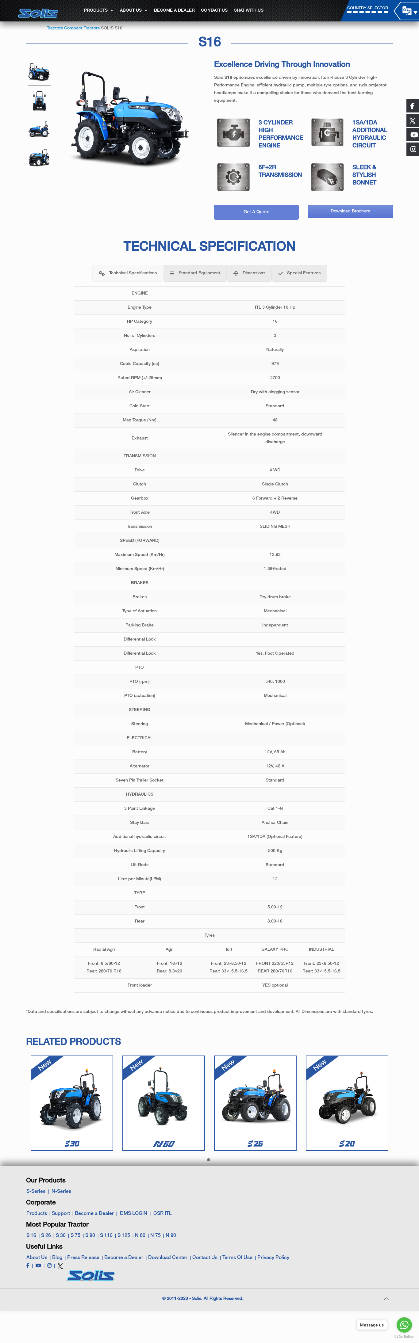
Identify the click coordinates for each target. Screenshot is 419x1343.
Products (36, 1214)
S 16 (31, 1236)
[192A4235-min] (39, 101)
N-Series (61, 1191)
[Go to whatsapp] (404, 1325)
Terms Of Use (237, 1258)
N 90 (171, 1236)
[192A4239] (39, 73)
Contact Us (204, 1258)
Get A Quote (256, 212)
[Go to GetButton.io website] (404, 1337)
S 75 (75, 1236)
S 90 (90, 1236)
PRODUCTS (96, 11)
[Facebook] (27, 1266)
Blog (57, 1258)
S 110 (106, 1236)
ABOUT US (131, 11)
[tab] (127, 273)
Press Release (83, 1258)
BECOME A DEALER (174, 11)
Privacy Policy (273, 1258)
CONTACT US (214, 11)
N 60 (140, 1236)
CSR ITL (162, 1214)
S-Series (35, 1191)
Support (61, 1214)
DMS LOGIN (133, 1214)
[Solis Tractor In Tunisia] (39, 129)
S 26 (46, 1236)
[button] (208, 1160)
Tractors (55, 28)
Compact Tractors (82, 28)
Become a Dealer (94, 1214)
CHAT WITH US (248, 11)
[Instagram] (49, 1266)
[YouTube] (38, 1266)
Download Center (167, 1258)
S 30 (61, 1236)
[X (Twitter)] (60, 1268)
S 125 (123, 1236)
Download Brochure (350, 211)
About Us (36, 1258)
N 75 (155, 1236)
